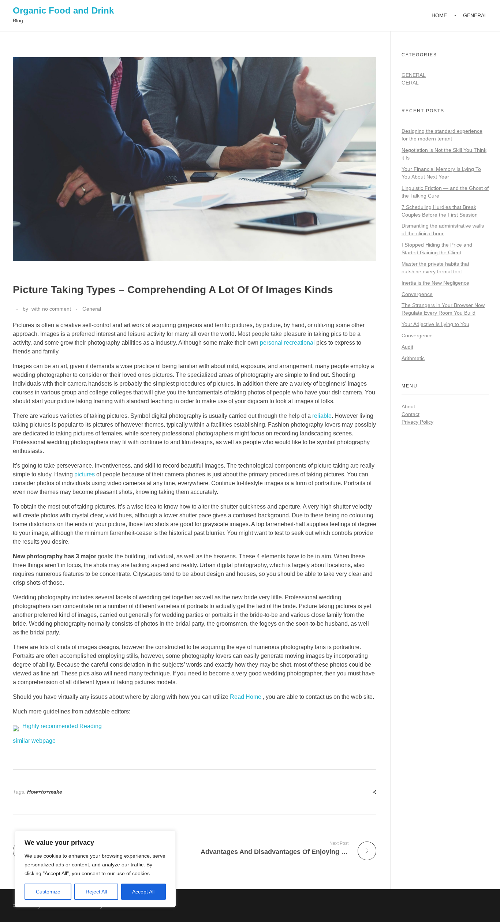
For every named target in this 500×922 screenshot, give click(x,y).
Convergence (417, 294)
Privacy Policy (417, 422)
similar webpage (34, 741)
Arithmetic (413, 358)
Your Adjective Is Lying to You (435, 324)
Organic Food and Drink (63, 10)
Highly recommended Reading (62, 726)
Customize (48, 892)
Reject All (96, 892)
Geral (410, 83)
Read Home (246, 697)
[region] (95, 869)
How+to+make (44, 792)
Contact (410, 414)
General (91, 309)
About (408, 406)
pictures (84, 474)
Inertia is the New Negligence (435, 283)
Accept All (143, 892)
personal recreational (287, 343)
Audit (407, 347)
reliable (322, 416)
